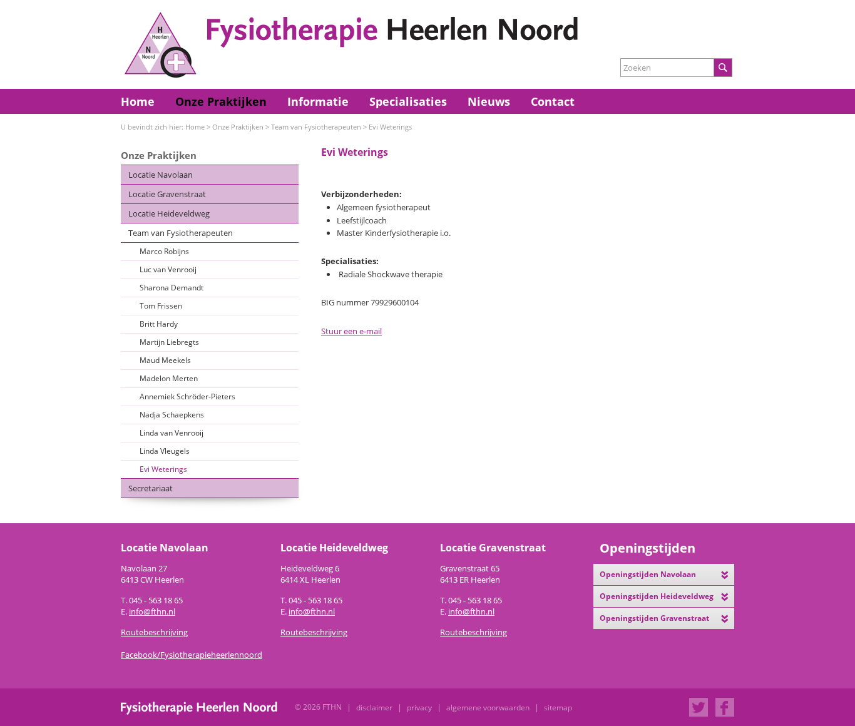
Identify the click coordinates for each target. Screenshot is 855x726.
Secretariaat (150, 488)
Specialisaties (408, 101)
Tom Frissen (161, 305)
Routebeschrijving (313, 632)
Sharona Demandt (171, 287)
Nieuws (489, 101)
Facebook (724, 707)
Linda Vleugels (165, 451)
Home (138, 101)
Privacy (419, 707)
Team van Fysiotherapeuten (316, 126)
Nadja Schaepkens (172, 414)
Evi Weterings (390, 126)
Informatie (318, 101)
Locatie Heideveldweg (169, 213)
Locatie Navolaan (160, 174)
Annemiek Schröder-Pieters (187, 396)
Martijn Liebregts (169, 342)
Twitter (698, 707)
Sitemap (558, 707)
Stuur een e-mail (351, 331)
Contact (553, 101)
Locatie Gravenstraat (167, 194)
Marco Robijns (164, 251)
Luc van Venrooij (168, 269)
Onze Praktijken (221, 101)
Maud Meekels (165, 360)
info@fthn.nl (152, 611)
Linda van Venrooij (171, 432)
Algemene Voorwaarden (488, 707)
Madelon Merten (169, 378)
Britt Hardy (159, 324)
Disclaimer (374, 707)
